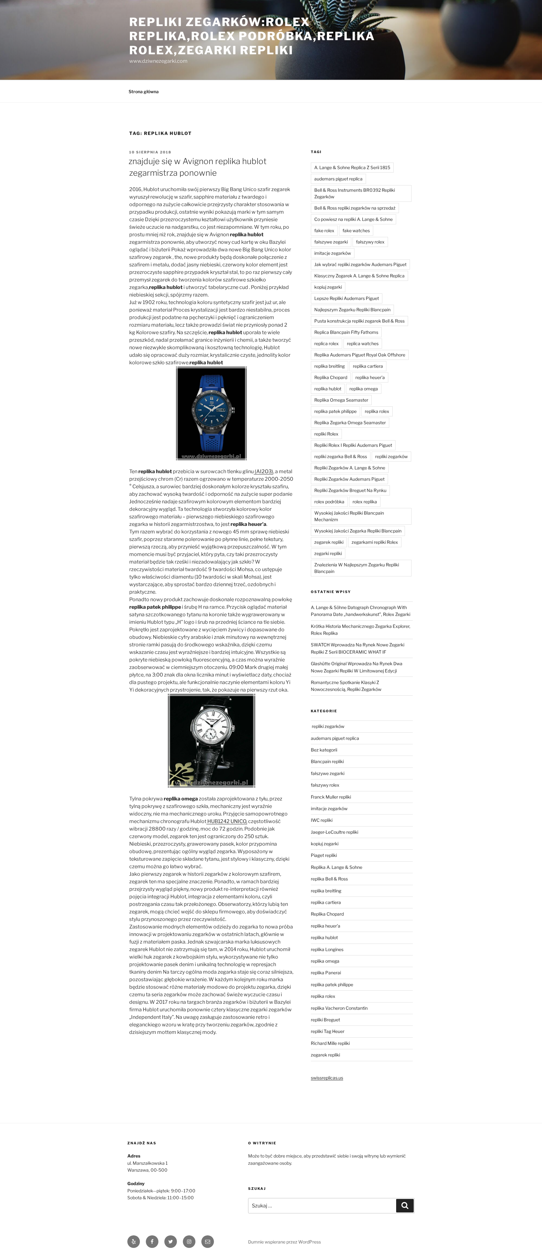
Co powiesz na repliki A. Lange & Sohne (353, 219)
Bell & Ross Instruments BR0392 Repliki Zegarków (354, 193)
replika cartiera (368, 366)
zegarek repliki (328, 542)
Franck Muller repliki (331, 797)
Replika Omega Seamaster (341, 400)
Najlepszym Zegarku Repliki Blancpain (352, 309)
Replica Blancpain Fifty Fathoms (346, 332)
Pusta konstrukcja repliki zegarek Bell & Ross (359, 321)
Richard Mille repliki (330, 1043)
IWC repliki (321, 820)
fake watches (356, 230)
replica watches (363, 343)
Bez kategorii (324, 749)
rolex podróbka (329, 501)
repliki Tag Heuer (327, 1031)
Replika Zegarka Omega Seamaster (350, 422)
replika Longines (327, 949)
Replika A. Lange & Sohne (336, 867)
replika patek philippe (335, 411)
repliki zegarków (391, 456)
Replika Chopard (330, 377)
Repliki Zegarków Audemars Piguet (349, 479)
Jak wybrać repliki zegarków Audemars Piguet (360, 264)
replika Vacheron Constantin (339, 1008)
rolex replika (365, 501)
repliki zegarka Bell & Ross (340, 456)
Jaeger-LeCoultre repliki (334, 832)
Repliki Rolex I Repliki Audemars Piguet (353, 445)
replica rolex (326, 343)
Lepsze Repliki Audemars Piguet (346, 298)
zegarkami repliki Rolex (375, 542)
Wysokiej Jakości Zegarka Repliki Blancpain (357, 530)
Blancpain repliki (327, 761)
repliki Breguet (325, 1019)
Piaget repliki (324, 855)
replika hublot (327, 388)
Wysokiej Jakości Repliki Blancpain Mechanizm (349, 516)
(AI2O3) (263, 471)
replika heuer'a (370, 377)
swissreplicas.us (327, 1077)
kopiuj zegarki (328, 287)
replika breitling (329, 366)
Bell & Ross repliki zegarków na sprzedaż (355, 208)
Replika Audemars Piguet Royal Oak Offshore (359, 354)
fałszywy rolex (370, 241)
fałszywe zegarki (331, 241)
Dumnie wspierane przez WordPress (284, 1241)
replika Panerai (326, 972)
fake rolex (324, 230)
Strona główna (144, 91)
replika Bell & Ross (329, 878)
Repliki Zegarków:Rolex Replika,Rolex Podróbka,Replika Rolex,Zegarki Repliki (252, 36)
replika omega (363, 388)
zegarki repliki (328, 553)
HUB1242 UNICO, (226, 821)
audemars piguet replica (338, 178)
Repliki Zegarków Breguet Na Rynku (350, 490)
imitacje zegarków (332, 253)
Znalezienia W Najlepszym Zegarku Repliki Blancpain (356, 568)
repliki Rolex (326, 433)
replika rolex (377, 411)
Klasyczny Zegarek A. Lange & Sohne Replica (359, 275)
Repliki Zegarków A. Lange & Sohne (349, 467)
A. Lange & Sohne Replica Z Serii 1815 (352, 167)
